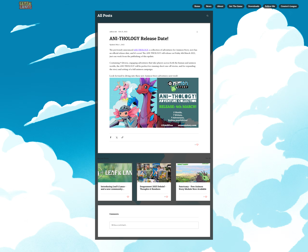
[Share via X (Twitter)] (116, 137)
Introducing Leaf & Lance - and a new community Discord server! (113, 187)
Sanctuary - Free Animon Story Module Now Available (192, 187)
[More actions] (197, 31)
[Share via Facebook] (110, 137)
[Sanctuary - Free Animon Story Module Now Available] (193, 172)
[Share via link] (122, 137)
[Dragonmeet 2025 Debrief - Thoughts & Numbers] (154, 172)
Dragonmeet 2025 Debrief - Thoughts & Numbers (153, 187)
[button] (207, 15)
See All (208, 158)
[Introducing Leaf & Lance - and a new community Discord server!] (115, 172)
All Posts (104, 15)
